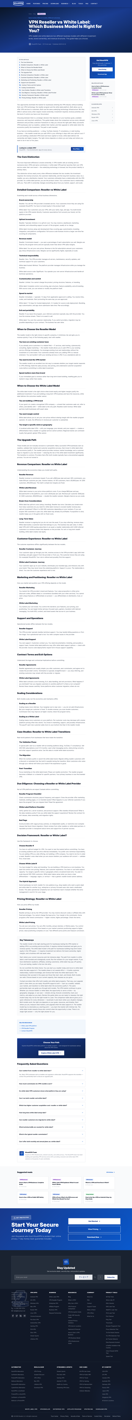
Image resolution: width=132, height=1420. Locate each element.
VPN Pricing (37, 1371)
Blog (74, 3)
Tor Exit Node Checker (112, 1332)
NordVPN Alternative (17, 1371)
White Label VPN (54, 1297)
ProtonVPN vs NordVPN (18, 1394)
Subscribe (111, 1277)
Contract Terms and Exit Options (31, 85)
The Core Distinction (27, 62)
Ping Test (108, 1319)
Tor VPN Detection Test (113, 1336)
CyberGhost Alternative (18, 1387)
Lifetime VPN (34, 1339)
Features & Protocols (74, 1329)
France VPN (105, 1387)
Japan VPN (105, 1391)
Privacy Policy (64, 1416)
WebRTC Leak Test (111, 1310)
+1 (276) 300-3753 (19, 1308)
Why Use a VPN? (73, 1303)
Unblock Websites (84, 1391)
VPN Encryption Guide (74, 1312)
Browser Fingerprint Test (113, 1326)
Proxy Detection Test (112, 1329)
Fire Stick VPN (34, 1319)
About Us (89, 1297)
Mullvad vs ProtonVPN (17, 1400)
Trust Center (54, 1416)
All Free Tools (110, 1297)
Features (36, 3)
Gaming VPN (34, 1326)
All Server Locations (108, 1400)
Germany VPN (106, 1384)
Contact (94, 3)
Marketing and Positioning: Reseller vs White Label (36, 80)
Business (64, 3)
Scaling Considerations (28, 87)
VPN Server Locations (74, 1326)
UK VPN (104, 1374)
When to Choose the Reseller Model (31, 67)
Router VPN (95, 117)
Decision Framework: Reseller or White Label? (35, 95)
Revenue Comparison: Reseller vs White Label (34, 75)
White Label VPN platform (29, 1026)
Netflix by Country (62, 1384)
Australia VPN (106, 1381)
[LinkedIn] (20, 1316)
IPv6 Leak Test (110, 1313)
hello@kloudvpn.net (19, 1311)
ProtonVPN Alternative (17, 1378)
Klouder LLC (22, 1416)
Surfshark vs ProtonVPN (18, 1397)
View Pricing (102, 69)
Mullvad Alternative (17, 1381)
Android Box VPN (35, 1323)
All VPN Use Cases (84, 1371)
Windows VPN (96, 114)
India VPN (105, 1394)
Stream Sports (34, 1336)
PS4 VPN (33, 1329)
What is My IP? (110, 1300)
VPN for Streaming (84, 1387)
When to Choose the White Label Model (33, 70)
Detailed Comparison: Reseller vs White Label (34, 65)
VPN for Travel (83, 1378)
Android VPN (95, 107)
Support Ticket (91, 1306)
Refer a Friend (91, 1310)
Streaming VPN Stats (63, 1387)
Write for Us (90, 1316)
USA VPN (105, 1371)
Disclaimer (107, 1416)
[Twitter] (16, 1316)
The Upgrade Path (26, 72)
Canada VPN (106, 1378)
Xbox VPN (33, 1332)
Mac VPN (33, 1306)
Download (55, 3)
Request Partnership (55, 1313)
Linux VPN (95, 120)
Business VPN (53, 1310)
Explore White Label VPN (50, 1053)
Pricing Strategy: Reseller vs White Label (34, 97)
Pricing (45, 3)
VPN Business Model (74, 1338)
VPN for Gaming (84, 1381)
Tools (80, 3)
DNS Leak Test (110, 1306)
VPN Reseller (45, 1409)
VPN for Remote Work (85, 1384)
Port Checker (110, 1316)
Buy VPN (36, 1381)
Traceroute (109, 1323)
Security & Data (75, 1416)
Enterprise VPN (53, 1303)
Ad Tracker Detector (112, 1339)
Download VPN (38, 1387)
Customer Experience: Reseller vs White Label (34, 77)
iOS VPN (94, 111)
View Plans (76, 149)
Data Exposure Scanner (113, 1342)
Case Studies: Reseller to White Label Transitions (36, 90)
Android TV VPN (61, 1381)
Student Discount (39, 1374)
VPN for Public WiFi (85, 1374)
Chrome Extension (35, 1316)
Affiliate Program (54, 1306)
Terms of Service (87, 1416)
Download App (102, 74)
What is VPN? (72, 1300)
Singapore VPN (106, 1397)
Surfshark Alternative (17, 1374)
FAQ (87, 3)
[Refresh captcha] (95, 1277)
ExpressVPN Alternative (18, 1384)
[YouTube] (24, 1316)
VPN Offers (90, 1313)
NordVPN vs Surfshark (18, 1391)
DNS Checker (110, 1303)
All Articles (109, 1172)
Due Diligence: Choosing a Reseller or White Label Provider (39, 92)
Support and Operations (28, 82)
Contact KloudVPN (26, 1031)
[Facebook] (12, 1316)
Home (28, 3)
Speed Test (109, 1356)
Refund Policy (117, 1416)
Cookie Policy (98, 1416)
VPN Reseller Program (27, 1028)
